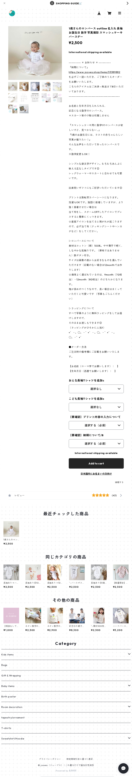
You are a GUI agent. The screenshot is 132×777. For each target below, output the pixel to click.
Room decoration (12, 707)
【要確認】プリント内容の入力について (95, 417)
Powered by (62, 770)
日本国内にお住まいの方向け (96, 473)
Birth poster (8, 696)
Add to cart (96, 463)
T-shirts (6, 728)
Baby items (8, 686)
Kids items (7, 654)
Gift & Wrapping (11, 675)
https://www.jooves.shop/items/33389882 (94, 72)
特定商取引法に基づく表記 (80, 759)
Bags (4, 665)
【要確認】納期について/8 (86, 435)
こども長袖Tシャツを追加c (86, 398)
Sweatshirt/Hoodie (12, 738)
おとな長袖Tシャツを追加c (86, 380)
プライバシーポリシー (50, 759)
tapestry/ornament (13, 717)
